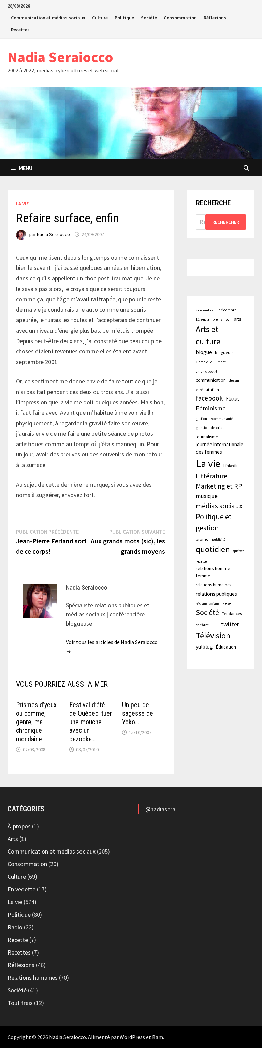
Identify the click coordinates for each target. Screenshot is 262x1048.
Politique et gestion (214, 522)
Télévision (213, 635)
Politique (124, 18)
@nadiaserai (161, 809)
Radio (15, 927)
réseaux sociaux (208, 603)
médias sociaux (219, 505)
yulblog (204, 646)
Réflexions (215, 18)
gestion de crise (210, 427)
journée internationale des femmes (219, 448)
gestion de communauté (214, 418)
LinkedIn (231, 465)
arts (237, 319)
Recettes (20, 30)
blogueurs (224, 352)
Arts (13, 839)
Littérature (211, 476)
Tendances (232, 613)
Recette (18, 940)
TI (215, 623)
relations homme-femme (214, 572)
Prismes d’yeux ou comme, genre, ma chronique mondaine (36, 722)
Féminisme (211, 408)
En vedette (21, 889)
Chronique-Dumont (211, 362)
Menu (25, 167)
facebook (209, 398)
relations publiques (216, 594)
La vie (22, 204)
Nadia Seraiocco (60, 56)
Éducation (226, 647)
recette (201, 561)
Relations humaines (33, 977)
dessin (234, 380)
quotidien (213, 549)
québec (238, 551)
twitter (230, 624)
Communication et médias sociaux (48, 18)
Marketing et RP (219, 486)
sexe (227, 603)
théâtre (202, 624)
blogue (204, 352)
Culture (100, 18)
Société (149, 18)
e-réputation (207, 389)
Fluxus (233, 398)
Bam (157, 1037)
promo (202, 539)
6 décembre (204, 310)
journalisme (207, 437)
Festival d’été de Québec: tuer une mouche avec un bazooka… (90, 722)
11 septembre (207, 319)
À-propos (19, 826)
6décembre (226, 309)
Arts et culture (208, 335)
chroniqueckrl (206, 371)
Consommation (180, 18)
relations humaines (213, 584)
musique (207, 496)
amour (226, 319)
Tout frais (20, 1003)
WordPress (132, 1037)
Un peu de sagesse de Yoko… (137, 713)
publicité (218, 539)
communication (211, 380)
